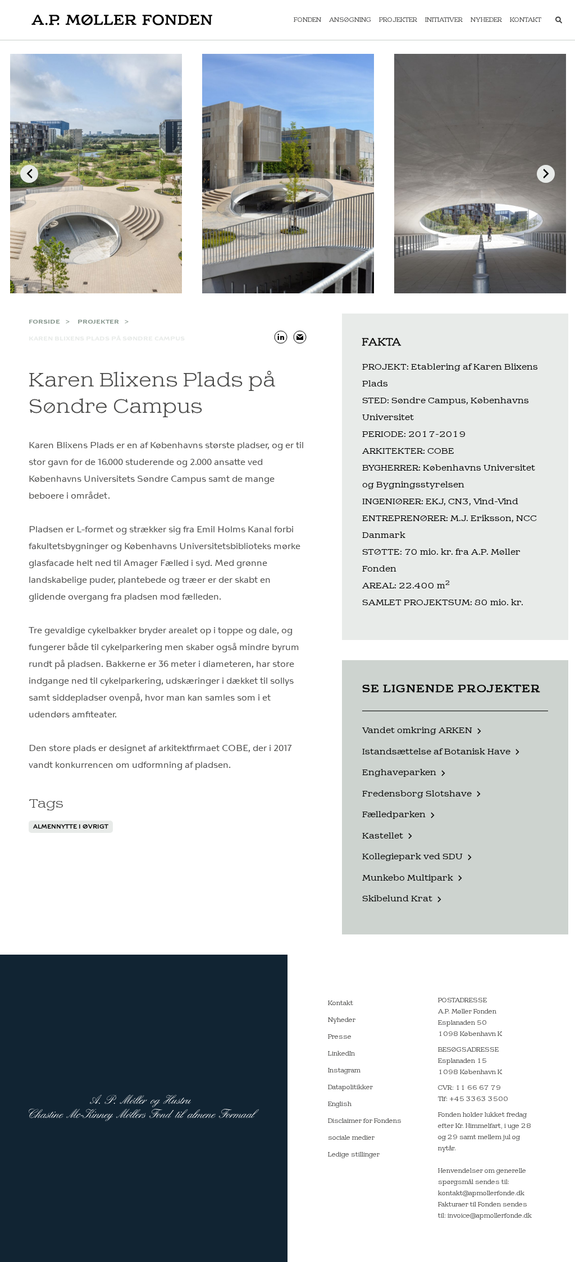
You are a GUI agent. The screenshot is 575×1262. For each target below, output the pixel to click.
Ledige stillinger (354, 1155)
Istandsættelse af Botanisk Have (436, 752)
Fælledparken (394, 814)
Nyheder (486, 20)
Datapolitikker (350, 1087)
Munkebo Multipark (407, 878)
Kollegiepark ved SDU (412, 857)
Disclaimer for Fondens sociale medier (364, 1129)
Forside (44, 322)
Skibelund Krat (397, 899)
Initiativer (444, 20)
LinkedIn (341, 1054)
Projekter (398, 20)
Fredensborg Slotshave (417, 794)
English (340, 1104)
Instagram (344, 1070)
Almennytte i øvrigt (70, 826)
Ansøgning (350, 20)
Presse (340, 1037)
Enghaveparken (399, 772)
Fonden (307, 20)
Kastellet (382, 836)
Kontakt (525, 20)
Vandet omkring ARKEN (417, 730)
